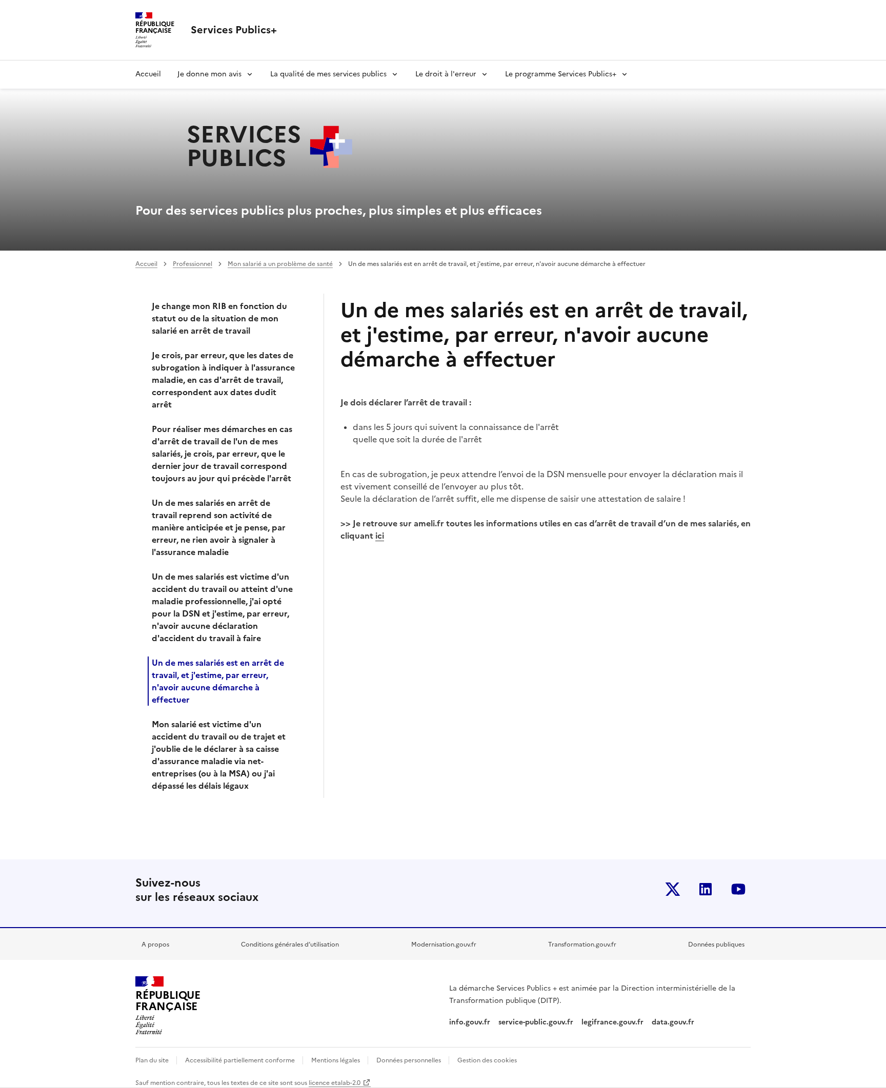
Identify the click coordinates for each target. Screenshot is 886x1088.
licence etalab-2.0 (334, 1082)
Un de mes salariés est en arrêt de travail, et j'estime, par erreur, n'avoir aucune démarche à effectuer (218, 681)
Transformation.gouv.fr (582, 944)
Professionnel (192, 264)
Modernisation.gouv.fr (443, 944)
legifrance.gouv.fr (612, 1022)
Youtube (738, 889)
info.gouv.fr (469, 1022)
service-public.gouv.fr (535, 1022)
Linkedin (705, 889)
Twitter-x (672, 889)
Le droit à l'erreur (445, 74)
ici (379, 535)
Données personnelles (409, 1060)
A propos (155, 944)
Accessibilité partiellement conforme (240, 1060)
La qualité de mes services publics (328, 74)
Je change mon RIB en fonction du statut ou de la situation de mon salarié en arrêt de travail (219, 318)
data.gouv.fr (674, 1022)
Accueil (148, 74)
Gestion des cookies (487, 1060)
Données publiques (716, 944)
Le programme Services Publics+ (560, 74)
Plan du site (152, 1060)
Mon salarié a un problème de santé (280, 264)
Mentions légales (336, 1060)
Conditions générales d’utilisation (290, 944)
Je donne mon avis (209, 74)
